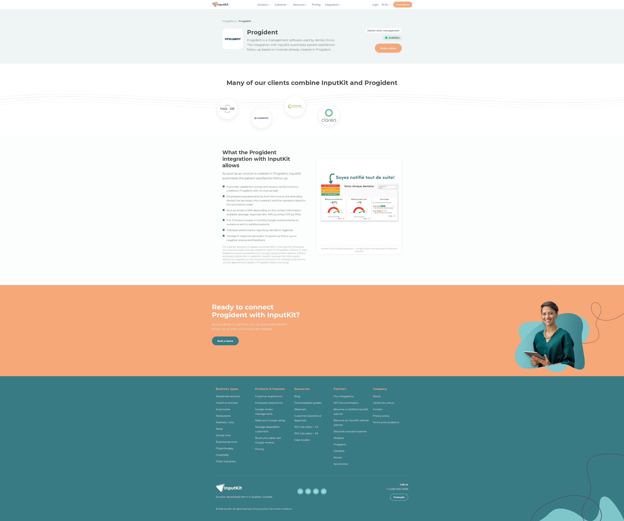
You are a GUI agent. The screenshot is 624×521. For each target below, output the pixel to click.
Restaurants (223, 415)
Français (399, 497)
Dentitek (339, 450)
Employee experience (269, 402)
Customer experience (268, 396)
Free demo (402, 4)
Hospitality (222, 454)
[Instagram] (316, 491)
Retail (219, 428)
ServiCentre (341, 464)
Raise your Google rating (270, 420)
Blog (297, 396)
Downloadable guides (307, 402)
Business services (226, 441)
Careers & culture (383, 402)
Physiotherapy (224, 448)
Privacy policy (381, 415)
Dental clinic (223, 435)
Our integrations (343, 396)
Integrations (332, 4)
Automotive (223, 409)
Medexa (339, 437)
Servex (338, 457)
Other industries (225, 461)
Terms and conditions (386, 422)
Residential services (228, 396)
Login (375, 4)
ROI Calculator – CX (306, 426)
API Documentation (346, 402)
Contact (378, 409)
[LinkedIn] (308, 491)
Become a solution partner (350, 431)
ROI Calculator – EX (306, 433)
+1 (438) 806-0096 (397, 489)
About (377, 396)
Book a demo (388, 48)
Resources (299, 4)
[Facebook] (300, 491)
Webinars (300, 409)
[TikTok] (324, 491)
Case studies (302, 439)
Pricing (316, 4)
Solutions (262, 4)
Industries (280, 4)
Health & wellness (227, 402)
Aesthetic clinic (225, 422)
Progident (340, 444)
